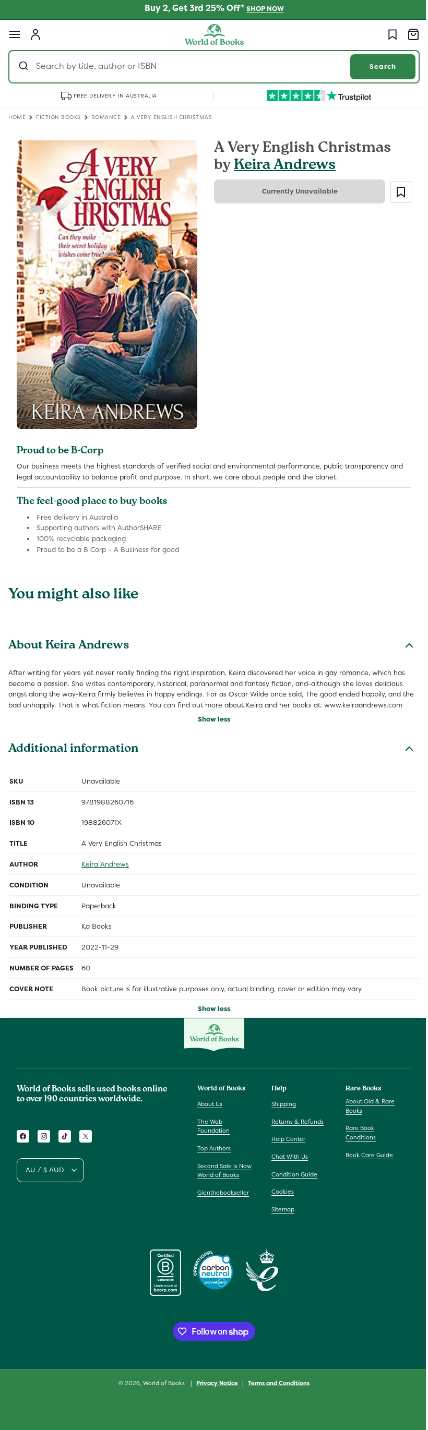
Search (375, 66)
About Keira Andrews (68, 640)
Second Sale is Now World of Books (224, 1175)
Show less (210, 724)
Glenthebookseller (223, 1197)
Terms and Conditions (275, 1388)
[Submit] (25, 66)
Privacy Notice (213, 1388)
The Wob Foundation (213, 1131)
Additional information (73, 754)
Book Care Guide (364, 1159)
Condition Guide (292, 1178)
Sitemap (280, 1214)
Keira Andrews (281, 166)
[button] (14, 34)
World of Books (161, 1388)
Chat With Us (287, 1161)
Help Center (286, 1143)
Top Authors (214, 1153)
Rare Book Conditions (355, 1137)
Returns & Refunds (295, 1126)
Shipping (281, 1108)
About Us (209, 1108)
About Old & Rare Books (364, 1111)
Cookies (280, 1196)
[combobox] (210, 66)
